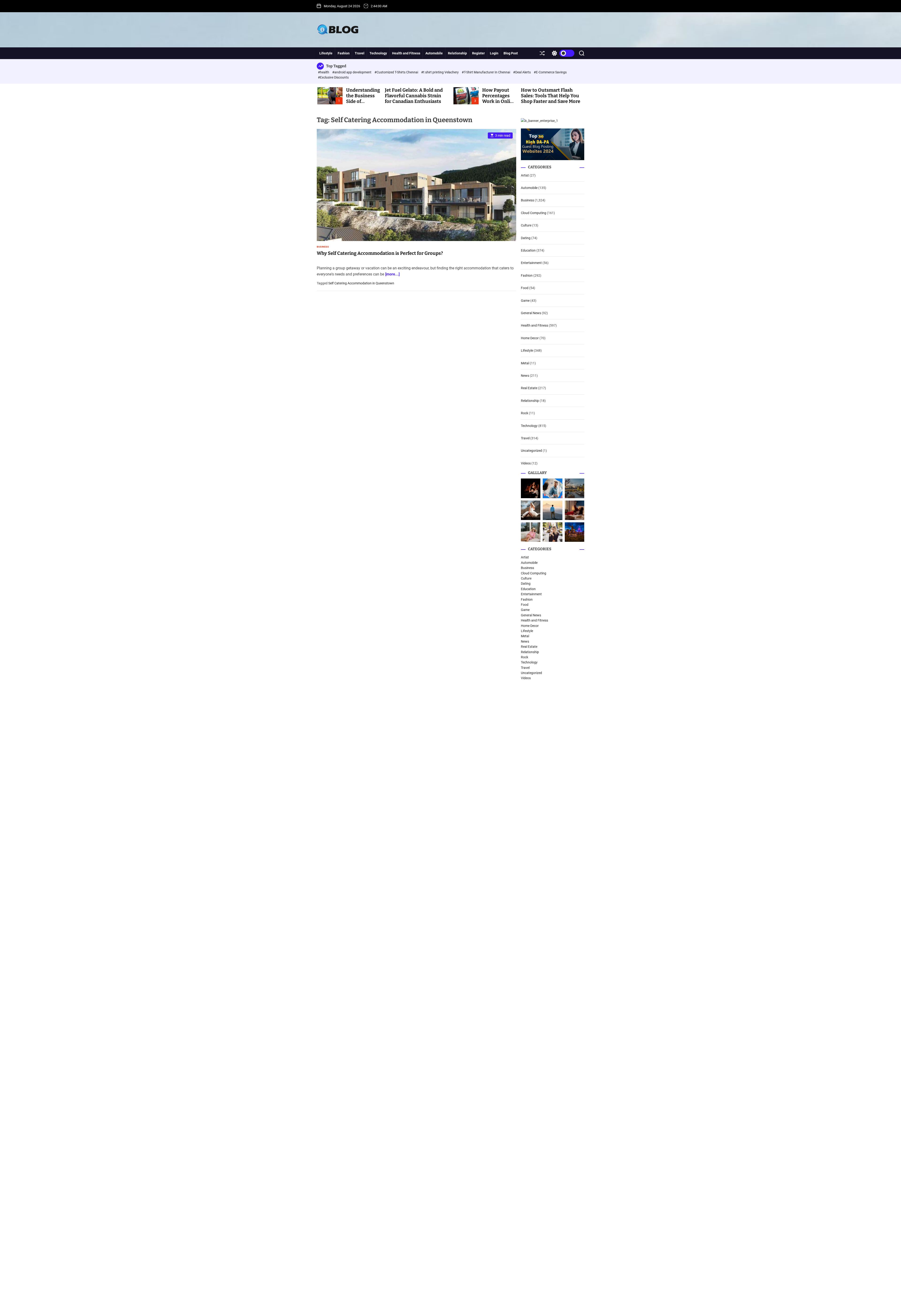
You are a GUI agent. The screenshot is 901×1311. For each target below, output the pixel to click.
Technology (378, 53)
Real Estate (529, 388)
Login (494, 53)
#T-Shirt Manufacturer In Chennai (486, 72)
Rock (524, 413)
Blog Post (511, 53)
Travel (359, 53)
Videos (526, 463)
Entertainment (531, 263)
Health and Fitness (406, 53)
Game (525, 300)
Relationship (457, 53)
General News (531, 313)
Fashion (344, 53)
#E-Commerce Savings (550, 72)
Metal (525, 363)
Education (528, 250)
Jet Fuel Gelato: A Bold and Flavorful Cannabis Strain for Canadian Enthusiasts (414, 95)
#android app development (352, 72)
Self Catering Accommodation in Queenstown (361, 283)
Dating (526, 238)
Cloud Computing (533, 213)
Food (524, 288)
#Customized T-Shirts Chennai (396, 72)
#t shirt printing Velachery (440, 72)
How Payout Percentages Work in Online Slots (499, 98)
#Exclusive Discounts (333, 77)
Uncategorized (531, 450)
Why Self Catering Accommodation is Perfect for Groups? (380, 253)
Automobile (434, 53)
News (525, 375)
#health (324, 72)
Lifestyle (325, 53)
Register (478, 53)
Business (323, 247)
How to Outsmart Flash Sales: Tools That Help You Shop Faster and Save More (550, 95)
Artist (525, 175)
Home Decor (530, 338)
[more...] (392, 274)
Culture (526, 225)
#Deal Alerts (522, 72)
